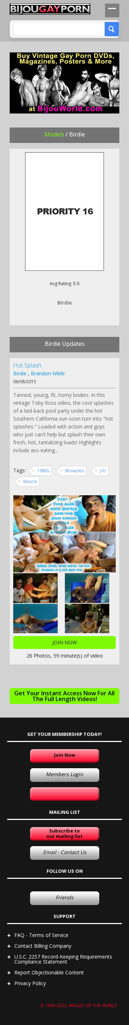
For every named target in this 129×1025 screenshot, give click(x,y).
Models (54, 134)
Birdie (20, 373)
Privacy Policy (30, 983)
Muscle (30, 481)
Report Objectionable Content (49, 972)
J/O (103, 471)
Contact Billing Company (42, 945)
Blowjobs (74, 471)
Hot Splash (27, 365)
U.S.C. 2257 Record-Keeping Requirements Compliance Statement (63, 959)
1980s (43, 471)
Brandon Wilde (48, 373)
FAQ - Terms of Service (41, 935)
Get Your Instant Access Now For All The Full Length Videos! (64, 696)
